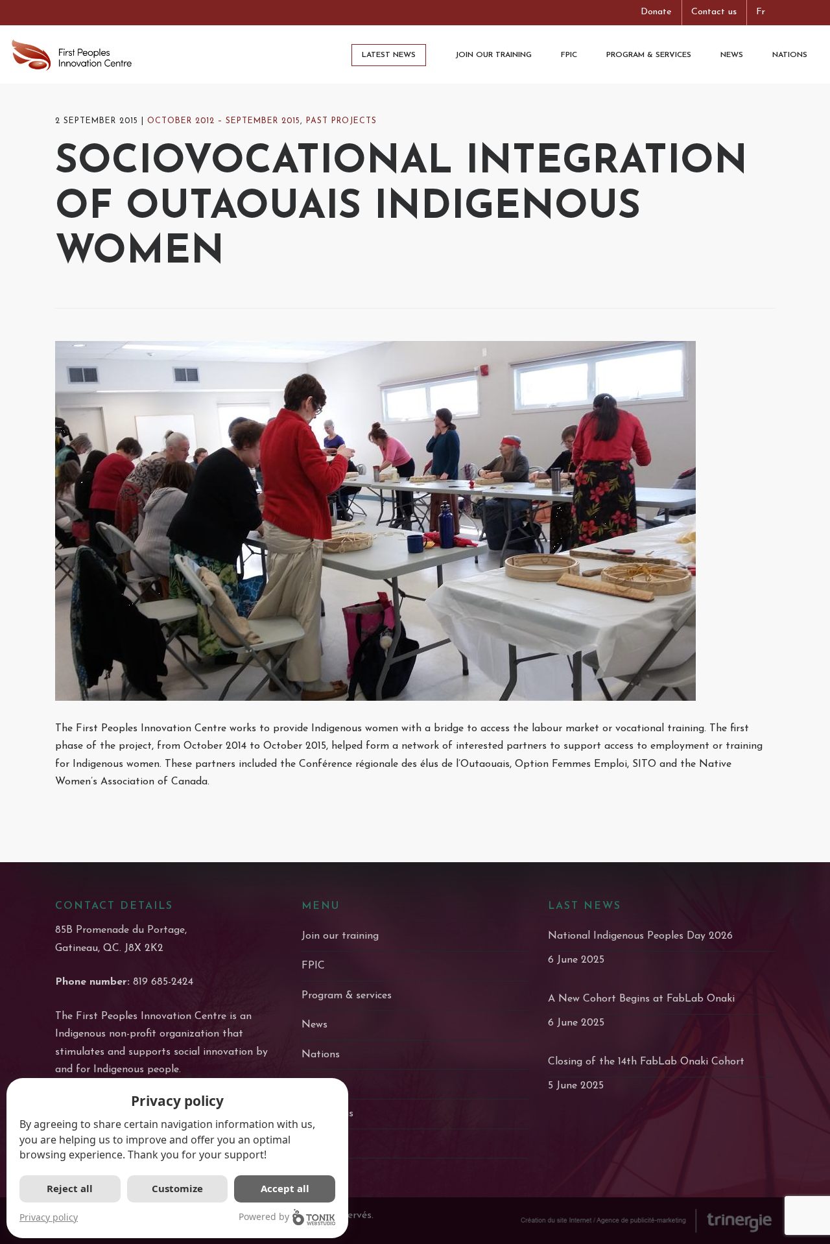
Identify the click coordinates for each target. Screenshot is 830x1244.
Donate (656, 12)
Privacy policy (48, 1217)
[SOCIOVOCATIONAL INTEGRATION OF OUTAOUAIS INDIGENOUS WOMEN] (415, 521)
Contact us (714, 12)
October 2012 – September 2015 (223, 121)
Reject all (70, 1188)
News (314, 1025)
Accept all (285, 1188)
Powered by (264, 1216)
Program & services (347, 996)
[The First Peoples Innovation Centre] (72, 54)
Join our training (340, 936)
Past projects (341, 121)
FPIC (313, 966)
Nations (321, 1055)
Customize (177, 1188)
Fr (760, 12)
